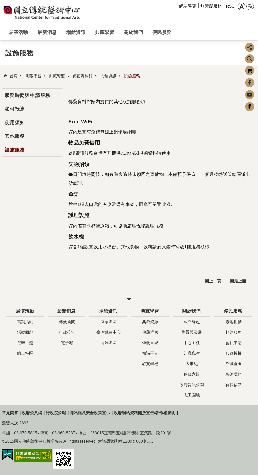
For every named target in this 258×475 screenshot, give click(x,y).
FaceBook (249, 82)
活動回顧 (25, 332)
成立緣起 (192, 322)
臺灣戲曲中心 (108, 332)
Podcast (249, 106)
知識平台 (150, 353)
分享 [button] (249, 47)
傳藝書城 (150, 343)
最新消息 (47, 32)
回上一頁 (213, 281)
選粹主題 (25, 343)
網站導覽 (187, 6)
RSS (230, 6)
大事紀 (192, 363)
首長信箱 (233, 385)
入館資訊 (108, 76)
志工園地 (192, 395)
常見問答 (10, 413)
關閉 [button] (129, 299)
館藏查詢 (233, 363)
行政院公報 (56, 413)
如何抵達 (15, 109)
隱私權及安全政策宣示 (90, 413)
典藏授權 (233, 353)
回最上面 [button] (238, 281)
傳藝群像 (150, 332)
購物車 (249, 70)
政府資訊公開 (192, 385)
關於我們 (133, 32)
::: (70, 85)
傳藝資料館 (83, 76)
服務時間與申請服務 (27, 95)
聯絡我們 (233, 374)
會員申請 (233, 343)
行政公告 (67, 332)
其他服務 (15, 136)
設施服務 (132, 76)
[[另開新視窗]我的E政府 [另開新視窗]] (7, 454)
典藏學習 (104, 32)
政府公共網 (32, 413)
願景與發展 (192, 332)
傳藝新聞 (67, 322)
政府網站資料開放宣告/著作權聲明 (144, 413)
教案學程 (150, 363)
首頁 (14, 76)
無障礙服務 (211, 6)
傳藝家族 (192, 374)
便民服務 (162, 32)
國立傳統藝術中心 (42, 12)
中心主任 (192, 343)
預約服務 (233, 332)
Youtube (249, 94)
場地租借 (233, 322)
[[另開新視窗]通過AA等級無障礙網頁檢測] (33, 455)
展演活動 (18, 32)
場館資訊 (75, 32)
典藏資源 (57, 76)
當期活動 (25, 322)
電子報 (67, 343)
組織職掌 (192, 353)
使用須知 (15, 122)
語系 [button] (250, 6)
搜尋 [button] (249, 58)
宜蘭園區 (109, 322)
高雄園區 (109, 343)
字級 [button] (241, 6)
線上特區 (25, 353)
